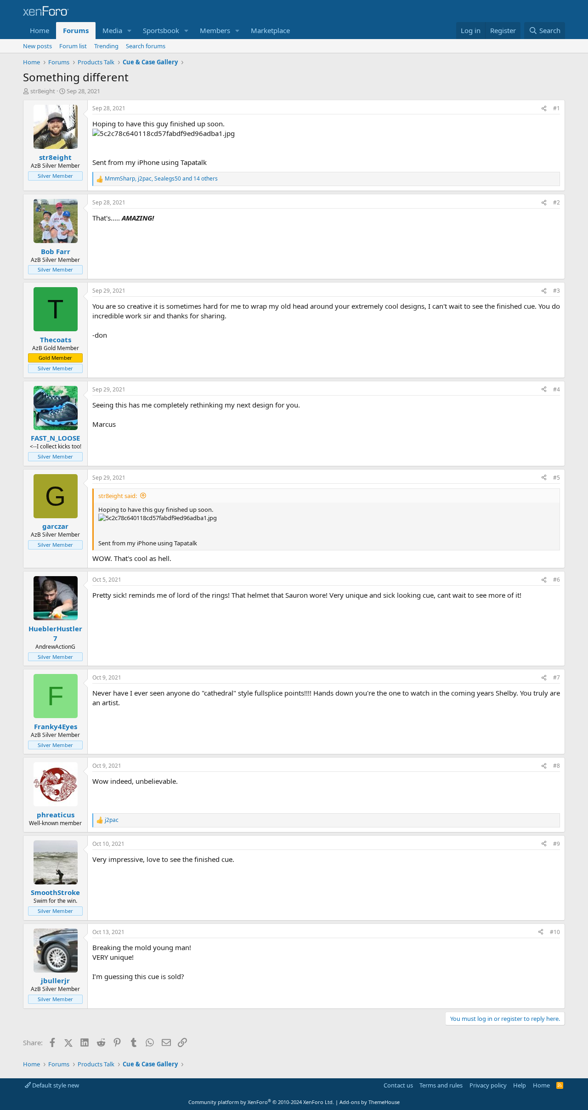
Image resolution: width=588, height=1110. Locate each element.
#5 (556, 477)
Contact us (398, 1085)
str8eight (42, 91)
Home (39, 30)
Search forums (145, 46)
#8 (556, 766)
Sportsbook (161, 30)
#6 (556, 579)
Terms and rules (441, 1085)
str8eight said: (117, 496)
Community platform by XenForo (261, 1102)
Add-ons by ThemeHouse (369, 1102)
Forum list (73, 46)
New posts (37, 46)
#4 (556, 389)
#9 (556, 844)
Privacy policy (488, 1085)
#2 (556, 202)
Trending (106, 46)
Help (519, 1085)
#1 (556, 108)
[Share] (544, 108)
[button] (129, 30)
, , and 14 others (161, 178)
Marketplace (270, 30)
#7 (556, 677)
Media (112, 30)
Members (215, 30)
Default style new (55, 1085)
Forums (76, 30)
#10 (555, 932)
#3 (556, 290)
